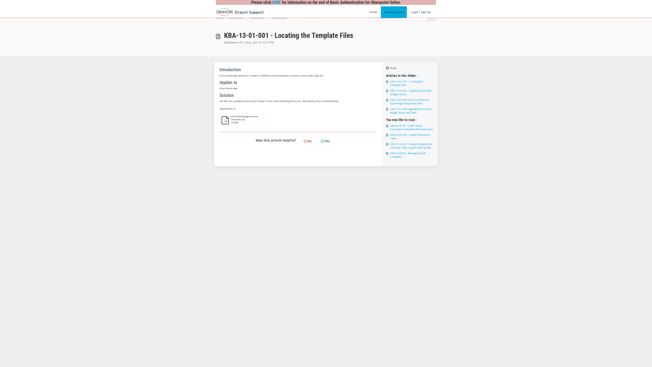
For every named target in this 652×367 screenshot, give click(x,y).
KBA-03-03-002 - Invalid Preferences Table (410, 136)
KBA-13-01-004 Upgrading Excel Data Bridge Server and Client (410, 110)
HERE (276, 2)
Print (393, 68)
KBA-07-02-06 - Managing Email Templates (407, 155)
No (309, 141)
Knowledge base (394, 12)
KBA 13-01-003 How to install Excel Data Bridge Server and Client (409, 101)
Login (414, 12)
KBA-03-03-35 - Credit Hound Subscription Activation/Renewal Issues (411, 127)
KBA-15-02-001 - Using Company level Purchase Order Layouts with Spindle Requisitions (411, 145)
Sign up (426, 12)
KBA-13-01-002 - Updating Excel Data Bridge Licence (410, 92)
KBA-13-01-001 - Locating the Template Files (406, 83)
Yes (327, 141)
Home (373, 12)
